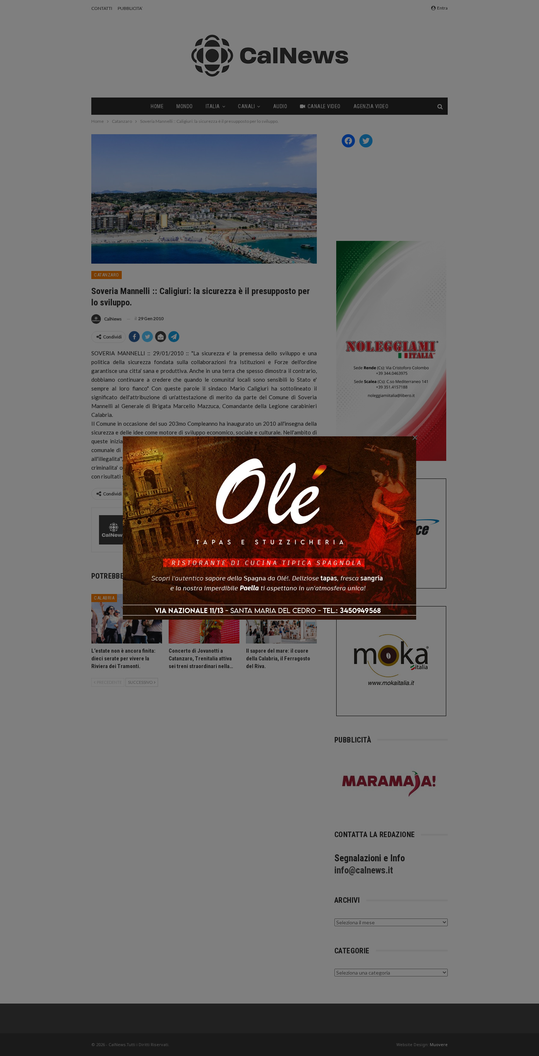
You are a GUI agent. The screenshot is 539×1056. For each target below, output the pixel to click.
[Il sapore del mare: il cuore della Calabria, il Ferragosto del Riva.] (281, 619)
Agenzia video (371, 106)
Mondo (184, 106)
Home (157, 106)
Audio (280, 106)
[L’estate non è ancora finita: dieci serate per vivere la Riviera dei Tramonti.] (126, 619)
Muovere (439, 1044)
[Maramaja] (389, 784)
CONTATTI (101, 8)
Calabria (104, 598)
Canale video (324, 106)
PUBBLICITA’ (130, 8)
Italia (213, 106)
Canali (246, 106)
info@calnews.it (363, 870)
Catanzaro (106, 275)
